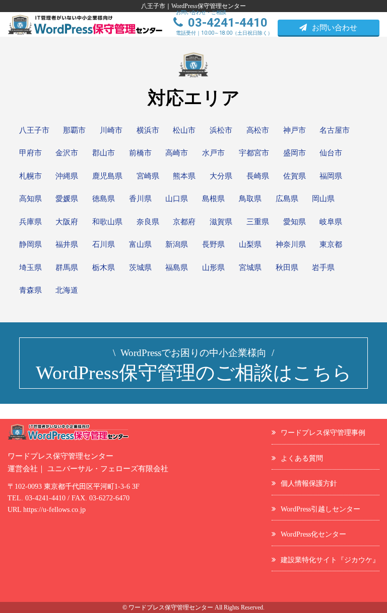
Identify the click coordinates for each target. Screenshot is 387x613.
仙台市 (330, 153)
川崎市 (111, 130)
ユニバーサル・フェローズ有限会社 (107, 469)
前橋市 (140, 153)
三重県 (257, 222)
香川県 (140, 199)
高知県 (30, 199)
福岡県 (330, 176)
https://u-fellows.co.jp (54, 509)
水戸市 (213, 153)
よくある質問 (302, 458)
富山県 (140, 244)
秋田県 (287, 268)
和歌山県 (107, 222)
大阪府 (66, 222)
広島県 (287, 199)
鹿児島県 (107, 176)
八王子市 (34, 130)
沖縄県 (66, 176)
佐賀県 (294, 176)
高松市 (257, 130)
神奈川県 (291, 244)
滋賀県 (221, 222)
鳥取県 (250, 199)
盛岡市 (294, 153)
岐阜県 (330, 222)
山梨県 (250, 244)
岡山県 (323, 199)
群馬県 (66, 268)
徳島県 (103, 199)
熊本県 (184, 176)
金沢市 (66, 153)
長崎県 (257, 176)
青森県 (30, 290)
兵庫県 (30, 222)
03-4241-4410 (45, 498)
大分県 (221, 176)
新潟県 (176, 244)
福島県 (176, 268)
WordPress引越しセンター (320, 509)
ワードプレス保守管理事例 (323, 432)
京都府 (184, 222)
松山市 (184, 130)
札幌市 (30, 176)
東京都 (330, 244)
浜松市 (221, 130)
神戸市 (294, 130)
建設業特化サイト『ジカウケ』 (330, 560)
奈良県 (148, 222)
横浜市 (148, 130)
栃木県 (103, 268)
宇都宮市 (254, 153)
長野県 (213, 244)
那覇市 (74, 130)
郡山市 (103, 153)
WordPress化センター (313, 534)
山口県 (176, 199)
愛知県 (294, 222)
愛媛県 (66, 199)
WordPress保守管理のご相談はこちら (194, 365)
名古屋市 (334, 130)
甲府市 (30, 153)
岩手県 (323, 268)
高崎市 (176, 153)
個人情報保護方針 (309, 483)
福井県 (66, 244)
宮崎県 (148, 176)
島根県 (213, 199)
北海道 (66, 290)
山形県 (213, 268)
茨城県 (140, 268)
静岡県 (30, 244)
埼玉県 (30, 268)
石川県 (103, 244)
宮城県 (250, 268)
